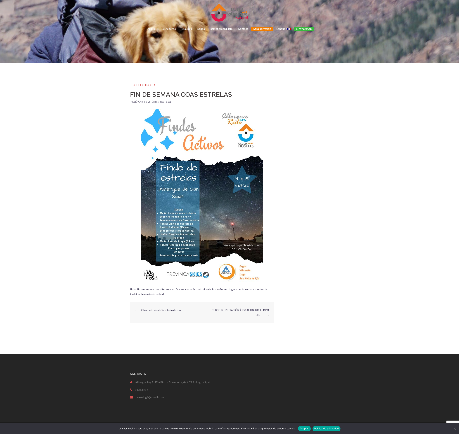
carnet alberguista (221, 28)
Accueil (151, 28)
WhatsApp (305, 28)
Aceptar (304, 428)
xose (168, 101)
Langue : (281, 28)
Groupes (186, 28)
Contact (243, 28)
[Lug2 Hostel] (229, 13)
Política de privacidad (326, 428)
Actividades (145, 85)
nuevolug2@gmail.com (150, 397)
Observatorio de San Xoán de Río (161, 310)
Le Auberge (169, 28)
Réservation (263, 28)
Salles (201, 28)
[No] (454, 428)
